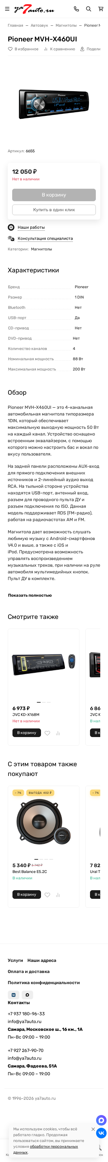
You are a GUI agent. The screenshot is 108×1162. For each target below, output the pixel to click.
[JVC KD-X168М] (43, 664)
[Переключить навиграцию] (7, 8)
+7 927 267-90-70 (25, 1050)
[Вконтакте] (13, 995)
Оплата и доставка (29, 971)
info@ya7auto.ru (25, 1021)
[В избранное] (47, 733)
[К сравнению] (58, 733)
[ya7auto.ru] (34, 8)
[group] (54, 104)
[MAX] (27, 995)
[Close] (93, 1129)
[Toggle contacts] (76, 8)
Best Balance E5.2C (29, 871)
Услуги (15, 960)
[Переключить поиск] (89, 8)
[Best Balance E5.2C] (43, 821)
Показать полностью (30, 595)
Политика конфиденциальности (44, 982)
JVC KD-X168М (25, 714)
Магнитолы (41, 249)
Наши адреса (41, 960)
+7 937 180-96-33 (26, 1013)
